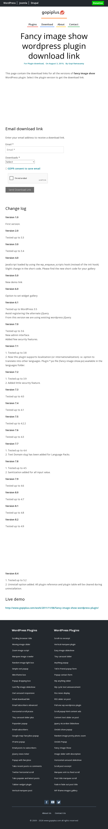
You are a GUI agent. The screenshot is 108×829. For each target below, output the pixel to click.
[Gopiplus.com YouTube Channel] (52, 802)
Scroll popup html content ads (67, 711)
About (61, 24)
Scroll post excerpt (62, 766)
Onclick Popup (60, 741)
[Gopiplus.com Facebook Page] (46, 802)
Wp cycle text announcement (67, 687)
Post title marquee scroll (65, 778)
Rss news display (62, 693)
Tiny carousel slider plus (23, 717)
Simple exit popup (20, 668)
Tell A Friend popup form (65, 668)
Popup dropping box (21, 680)
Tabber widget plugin (21, 784)
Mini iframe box (19, 674)
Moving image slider (21, 644)
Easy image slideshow (64, 650)
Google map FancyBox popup (25, 735)
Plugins (32, 24)
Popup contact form (63, 674)
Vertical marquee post (22, 790)
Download (47, 24)
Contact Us (60, 813)
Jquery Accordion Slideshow (66, 723)
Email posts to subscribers (24, 747)
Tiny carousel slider (63, 656)
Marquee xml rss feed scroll (67, 772)
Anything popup (61, 662)
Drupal (34, 2)
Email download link (21, 699)
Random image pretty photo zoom (70, 735)
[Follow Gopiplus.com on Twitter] (59, 802)
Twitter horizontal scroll (23, 772)
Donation (98, 3)
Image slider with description (67, 754)
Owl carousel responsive (23, 693)
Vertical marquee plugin (64, 644)
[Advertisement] (54, 100)
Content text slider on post (66, 717)
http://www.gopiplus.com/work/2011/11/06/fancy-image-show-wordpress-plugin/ (52, 607)
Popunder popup (19, 723)
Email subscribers (20, 729)
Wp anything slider (62, 680)
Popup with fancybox (21, 760)
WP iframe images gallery (65, 790)
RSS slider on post (62, 699)
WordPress (9, 2)
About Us (46, 813)
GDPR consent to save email (24, 168)
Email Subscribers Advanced (24, 705)
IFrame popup (18, 741)
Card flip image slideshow (23, 687)
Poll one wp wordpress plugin (67, 705)
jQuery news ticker (20, 754)
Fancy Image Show (62, 747)
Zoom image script (20, 650)
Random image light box (23, 662)
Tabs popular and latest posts (26, 778)
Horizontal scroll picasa (22, 711)
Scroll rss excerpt (62, 638)
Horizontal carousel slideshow (68, 760)
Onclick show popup (63, 729)
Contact (73, 24)
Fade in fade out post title (66, 784)
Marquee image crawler (23, 656)
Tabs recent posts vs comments (27, 766)
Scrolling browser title (22, 638)
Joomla (23, 2)
